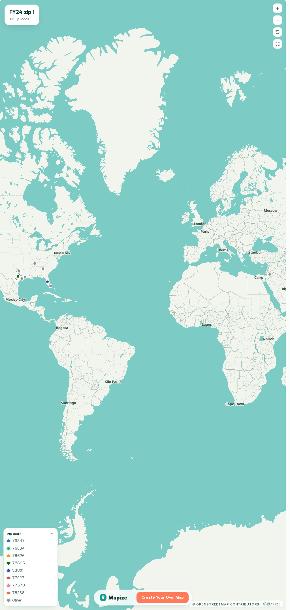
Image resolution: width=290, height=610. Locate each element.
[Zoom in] (277, 8)
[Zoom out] (277, 20)
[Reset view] (277, 32)
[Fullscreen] (277, 44)
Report (274, 603)
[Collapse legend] (52, 534)
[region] (143, 305)
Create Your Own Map (162, 597)
